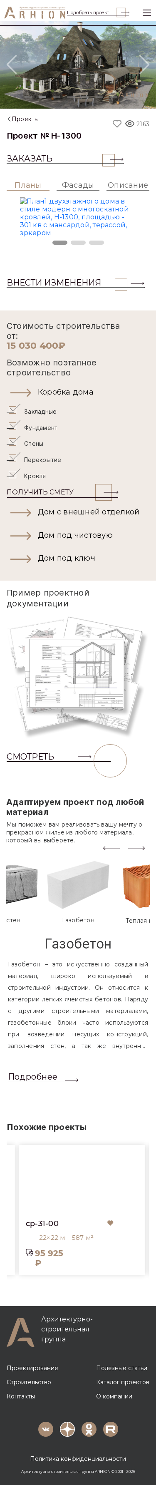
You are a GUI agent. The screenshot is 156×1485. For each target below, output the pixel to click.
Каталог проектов (122, 1382)
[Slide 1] (28, 97)
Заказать (29, 159)
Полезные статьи (121, 1368)
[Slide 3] (56, 97)
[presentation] (111, 848)
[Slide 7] (113, 97)
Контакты (21, 1396)
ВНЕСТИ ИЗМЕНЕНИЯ (54, 283)
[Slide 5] (85, 97)
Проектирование (32, 1368)
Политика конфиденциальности (78, 1459)
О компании (114, 1396)
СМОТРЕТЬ (30, 757)
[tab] (78, 892)
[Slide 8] (127, 97)
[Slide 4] (70, 97)
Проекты (25, 119)
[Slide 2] (42, 97)
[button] (78, 392)
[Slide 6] (99, 97)
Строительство (29, 1382)
